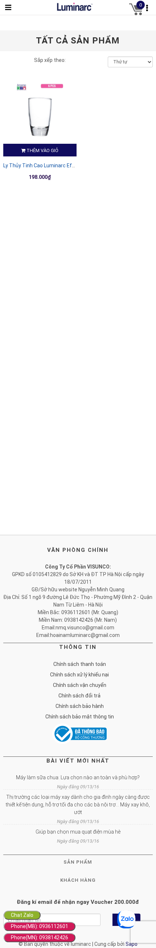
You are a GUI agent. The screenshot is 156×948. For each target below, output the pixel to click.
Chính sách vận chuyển (79, 685)
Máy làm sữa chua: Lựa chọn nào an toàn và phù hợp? (78, 777)
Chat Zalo (22, 915)
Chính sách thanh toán (79, 664)
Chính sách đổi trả (79, 696)
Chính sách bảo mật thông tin (79, 717)
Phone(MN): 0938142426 (39, 937)
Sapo (131, 944)
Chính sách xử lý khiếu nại (79, 675)
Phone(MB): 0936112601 (39, 926)
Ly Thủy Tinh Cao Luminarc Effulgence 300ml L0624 (63, 165)
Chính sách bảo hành (80, 706)
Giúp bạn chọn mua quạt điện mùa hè (78, 832)
